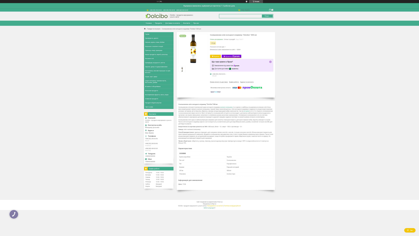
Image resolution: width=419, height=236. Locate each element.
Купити (216, 56)
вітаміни (246, 111)
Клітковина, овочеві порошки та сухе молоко (157, 71)
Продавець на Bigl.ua (209, 204)
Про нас (196, 23)
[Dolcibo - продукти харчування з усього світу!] (156, 16)
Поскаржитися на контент (215, 206)
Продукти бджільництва (153, 103)
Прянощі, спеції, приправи (153, 50)
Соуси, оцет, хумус (151, 76)
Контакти (186, 23)
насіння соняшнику (226, 107)
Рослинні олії (149, 58)
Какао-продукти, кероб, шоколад (156, 54)
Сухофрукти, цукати (151, 38)
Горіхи (147, 34)
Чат (411, 230)
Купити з (229, 56)
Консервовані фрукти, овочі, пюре (156, 94)
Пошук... (267, 16)
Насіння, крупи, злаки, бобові (154, 42)
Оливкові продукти (151, 99)
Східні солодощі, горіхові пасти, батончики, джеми (155, 81)
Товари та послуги (153, 29)
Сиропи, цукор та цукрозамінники (156, 67)
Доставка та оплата (172, 23)
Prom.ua (219, 202)
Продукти (158, 23)
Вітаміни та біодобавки (153, 86)
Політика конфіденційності (232, 206)
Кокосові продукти (151, 90)
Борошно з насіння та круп (154, 46)
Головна (149, 23)
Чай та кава (149, 107)
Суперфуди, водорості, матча (155, 62)
